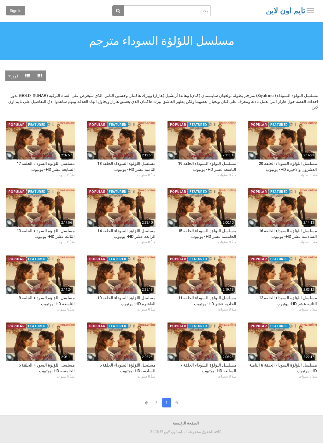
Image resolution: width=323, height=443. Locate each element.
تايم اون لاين (285, 10)
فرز (15, 75)
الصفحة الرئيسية (186, 423)
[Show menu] (310, 10)
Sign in (15, 10)
